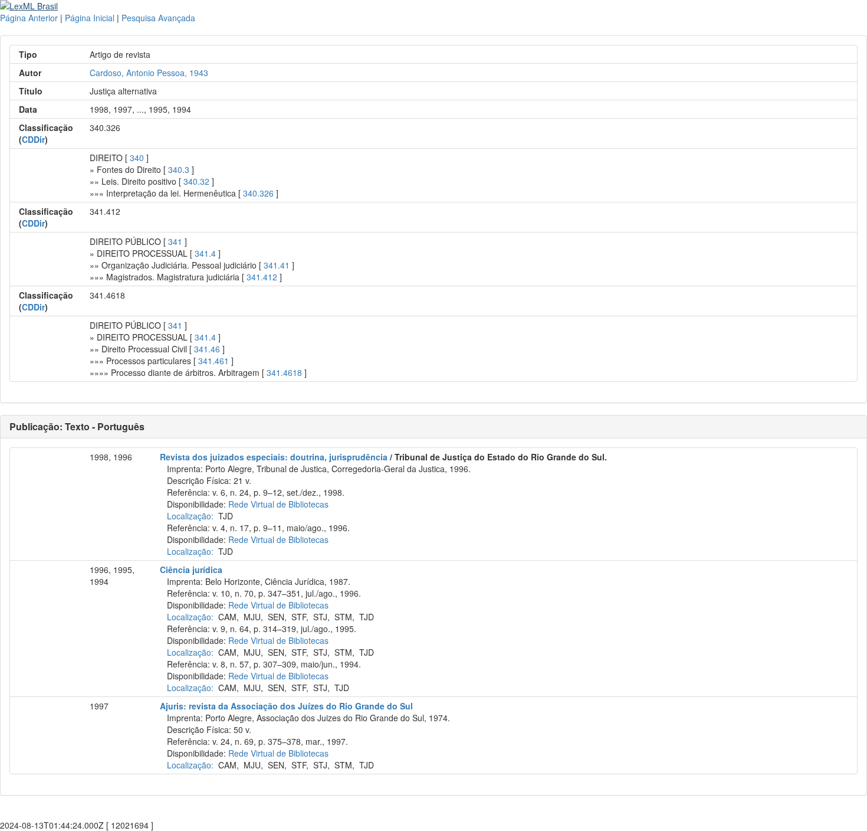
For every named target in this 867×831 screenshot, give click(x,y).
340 (137, 157)
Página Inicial (89, 18)
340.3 (178, 169)
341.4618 (284, 372)
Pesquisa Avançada (158, 18)
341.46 (207, 349)
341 (175, 241)
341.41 (277, 265)
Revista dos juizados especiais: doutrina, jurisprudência (273, 457)
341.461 (213, 361)
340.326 (258, 193)
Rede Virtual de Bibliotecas (278, 504)
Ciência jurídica (191, 569)
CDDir (33, 139)
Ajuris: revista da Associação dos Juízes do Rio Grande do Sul (286, 706)
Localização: (190, 516)
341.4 (205, 253)
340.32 (196, 181)
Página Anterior (29, 18)
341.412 (262, 277)
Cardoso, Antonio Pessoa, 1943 (149, 72)
